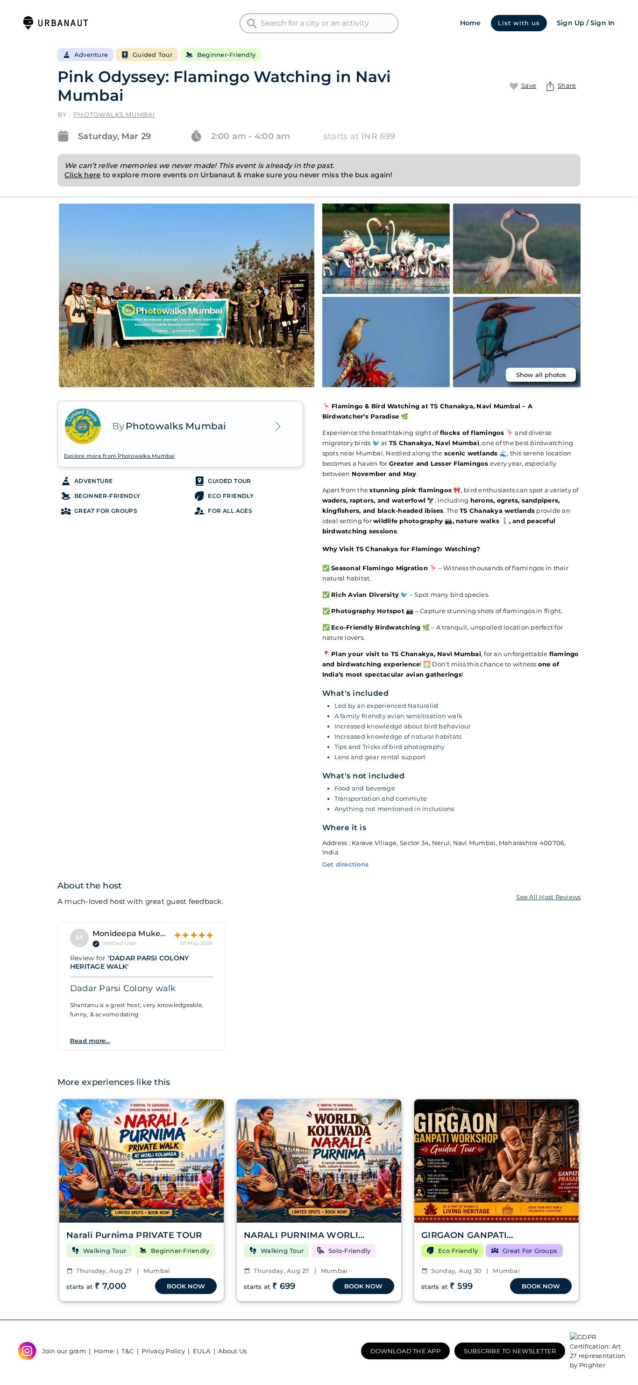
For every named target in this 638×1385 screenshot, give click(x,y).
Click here (82, 174)
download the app (405, 1351)
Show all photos (541, 374)
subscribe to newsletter (510, 1351)
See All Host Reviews (548, 897)
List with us (519, 23)
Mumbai (153, 1270)
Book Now (186, 1286)
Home (470, 23)
